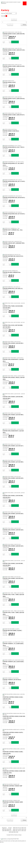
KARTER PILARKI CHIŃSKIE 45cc (12, 272)
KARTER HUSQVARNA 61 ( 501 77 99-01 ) (13, 147)
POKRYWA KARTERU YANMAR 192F (12, 785)
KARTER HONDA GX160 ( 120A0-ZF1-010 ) (14, 50)
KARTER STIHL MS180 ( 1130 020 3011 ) (13, 343)
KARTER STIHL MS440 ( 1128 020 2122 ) (13, 529)
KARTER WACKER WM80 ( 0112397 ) (12, 630)
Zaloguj (19, 834)
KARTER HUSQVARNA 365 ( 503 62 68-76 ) (14, 197)
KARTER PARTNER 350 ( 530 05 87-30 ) (13, 256)
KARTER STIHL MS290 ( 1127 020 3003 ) (13, 462)
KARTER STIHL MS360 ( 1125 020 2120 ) (13, 478)
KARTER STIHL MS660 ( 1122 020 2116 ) (13, 578)
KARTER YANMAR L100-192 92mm (12, 679)
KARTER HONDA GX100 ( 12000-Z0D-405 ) (14, 33)
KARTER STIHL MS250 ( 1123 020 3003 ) (13, 414)
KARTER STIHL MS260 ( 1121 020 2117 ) (13, 445)
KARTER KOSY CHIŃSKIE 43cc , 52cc (13, 230)
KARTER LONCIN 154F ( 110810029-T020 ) (14, 243)
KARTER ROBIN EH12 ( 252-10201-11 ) (13, 288)
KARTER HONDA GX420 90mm (11, 131)
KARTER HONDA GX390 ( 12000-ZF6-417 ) (14, 114)
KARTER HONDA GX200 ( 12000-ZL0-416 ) (14, 66)
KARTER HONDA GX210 (9, 82)
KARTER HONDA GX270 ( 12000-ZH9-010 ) (14, 98)
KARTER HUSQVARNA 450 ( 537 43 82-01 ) (14, 213)
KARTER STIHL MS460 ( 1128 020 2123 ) (13, 546)
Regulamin (4, 827)
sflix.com (2, 842)
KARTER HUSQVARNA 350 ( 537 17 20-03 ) (14, 181)
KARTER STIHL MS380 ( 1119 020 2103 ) (13, 513)
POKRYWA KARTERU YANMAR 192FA (13, 802)
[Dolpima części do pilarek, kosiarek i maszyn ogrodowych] (11, 2)
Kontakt (10, 827)
